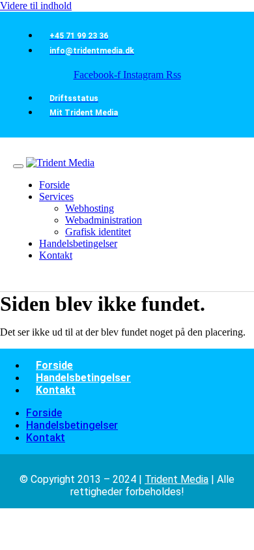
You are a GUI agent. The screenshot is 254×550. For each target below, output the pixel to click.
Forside (54, 365)
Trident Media (176, 479)
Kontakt (56, 390)
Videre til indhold (36, 5)
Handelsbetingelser (83, 377)
